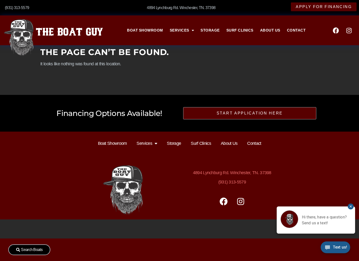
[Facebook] (336, 30)
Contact (296, 30)
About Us (270, 30)
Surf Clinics (239, 30)
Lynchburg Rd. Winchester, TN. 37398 (232, 172)
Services (179, 30)
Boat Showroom (145, 30)
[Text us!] (335, 248)
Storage (210, 30)
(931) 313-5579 (232, 182)
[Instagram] (349, 30)
